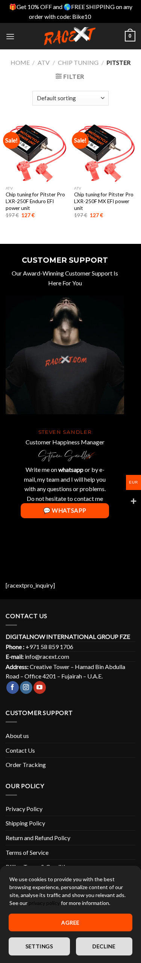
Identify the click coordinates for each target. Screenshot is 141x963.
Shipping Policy (25, 823)
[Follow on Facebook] (12, 687)
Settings (39, 946)
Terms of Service (27, 852)
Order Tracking (26, 764)
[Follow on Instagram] (26, 687)
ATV (44, 62)
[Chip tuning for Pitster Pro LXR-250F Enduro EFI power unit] (36, 151)
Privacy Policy (24, 808)
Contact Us (20, 750)
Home (20, 62)
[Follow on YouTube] (39, 687)
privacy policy (44, 903)
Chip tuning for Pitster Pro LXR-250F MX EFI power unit (103, 201)
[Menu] (10, 36)
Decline (103, 946)
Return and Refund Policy (38, 837)
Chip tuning (78, 62)
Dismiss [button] (102, 16)
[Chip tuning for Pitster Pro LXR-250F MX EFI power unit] (104, 151)
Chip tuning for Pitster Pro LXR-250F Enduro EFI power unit (35, 201)
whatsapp (70, 469)
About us (17, 735)
